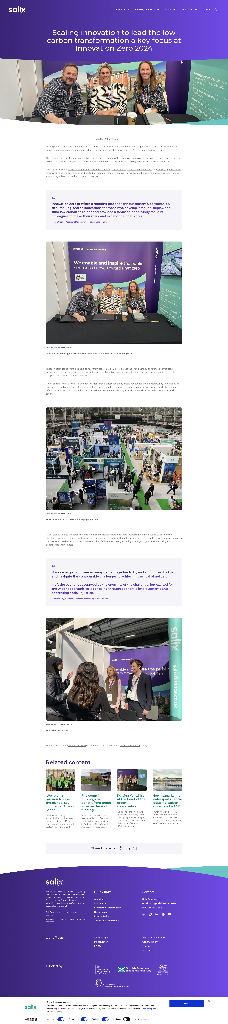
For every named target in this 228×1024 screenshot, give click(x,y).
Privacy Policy (101, 916)
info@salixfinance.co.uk (163, 903)
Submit (186, 1003)
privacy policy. (56, 1011)
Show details (140, 1019)
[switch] (84, 1019)
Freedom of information (107, 907)
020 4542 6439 (154, 907)
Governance (101, 912)
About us (99, 899)
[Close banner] (209, 1001)
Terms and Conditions (106, 920)
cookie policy (146, 1009)
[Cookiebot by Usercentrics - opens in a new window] (30, 1019)
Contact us (100, 903)
